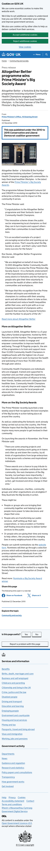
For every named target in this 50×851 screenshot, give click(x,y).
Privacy (12, 797)
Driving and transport (12, 701)
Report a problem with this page (25, 644)
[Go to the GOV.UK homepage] (11, 54)
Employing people (10, 710)
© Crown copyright (25, 845)
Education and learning (13, 706)
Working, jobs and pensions (15, 738)
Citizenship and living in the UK (16, 687)
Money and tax (9, 724)
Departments (8, 753)
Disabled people (9, 697)
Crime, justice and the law (14, 692)
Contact (30, 801)
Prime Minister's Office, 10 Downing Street (20, 117)
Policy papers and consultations (17, 772)
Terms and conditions (12, 804)
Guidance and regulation (13, 763)
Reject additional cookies (25, 41)
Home (4, 61)
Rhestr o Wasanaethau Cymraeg (17, 808)
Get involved (8, 786)
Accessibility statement (13, 801)
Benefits (6, 669)
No (38, 634)
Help (4, 797)
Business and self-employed (15, 678)
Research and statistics (13, 767)
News (4, 758)
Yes (28, 634)
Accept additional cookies (25, 34)
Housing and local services (14, 720)
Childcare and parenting (13, 683)
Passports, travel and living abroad (18, 729)
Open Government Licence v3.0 (17, 823)
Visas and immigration (12, 734)
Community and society (19, 61)
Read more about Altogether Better (18, 319)
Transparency (8, 777)
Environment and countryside (16, 715)
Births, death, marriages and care (17, 673)
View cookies (25, 47)
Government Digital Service (15, 811)
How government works (13, 781)
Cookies (21, 797)
